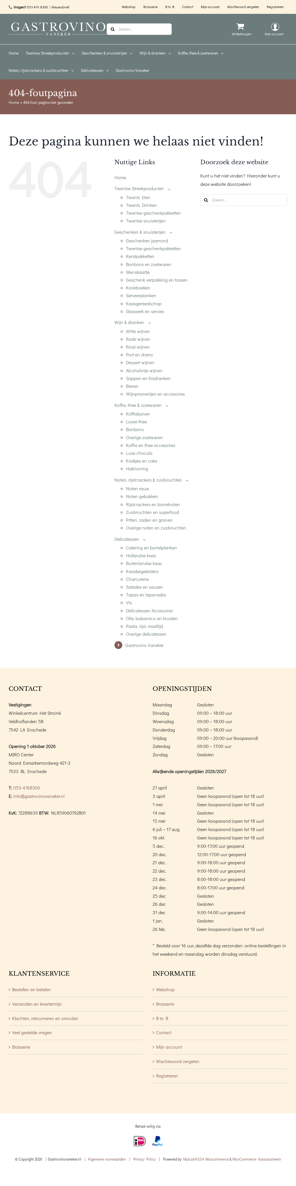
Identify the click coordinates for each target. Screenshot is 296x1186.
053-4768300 (26, 788)
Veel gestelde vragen (32, 1032)
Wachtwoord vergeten (177, 1061)
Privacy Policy (144, 1159)
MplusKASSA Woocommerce (206, 1159)
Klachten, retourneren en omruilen (45, 1018)
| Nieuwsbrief (59, 7)
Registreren (167, 1076)
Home (14, 102)
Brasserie (21, 1047)
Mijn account (169, 1047)
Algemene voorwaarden (107, 1159)
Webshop (165, 989)
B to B (162, 1018)
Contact (163, 1032)
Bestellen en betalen (31, 989)
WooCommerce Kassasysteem (256, 1159)
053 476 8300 (37, 7)
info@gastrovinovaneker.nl (38, 796)
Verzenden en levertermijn (37, 1004)
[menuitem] (17, 53)
